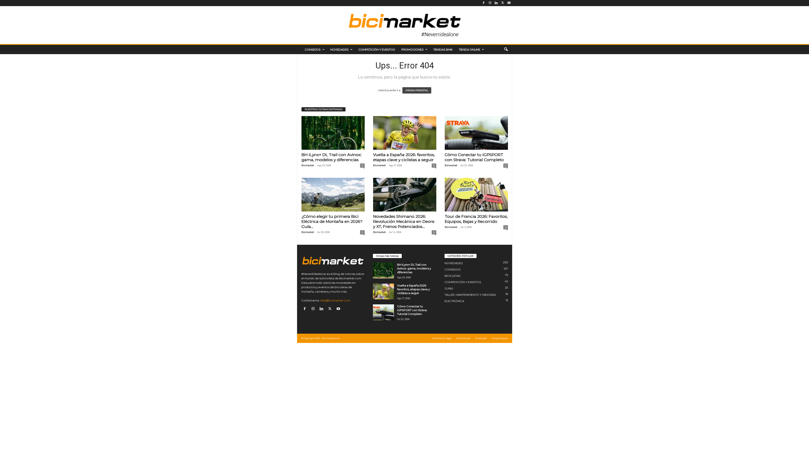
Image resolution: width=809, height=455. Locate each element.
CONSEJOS (313, 49)
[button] (505, 49)
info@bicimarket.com (335, 300)
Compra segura (500, 338)
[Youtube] (509, 3)
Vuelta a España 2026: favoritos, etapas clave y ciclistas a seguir (404, 157)
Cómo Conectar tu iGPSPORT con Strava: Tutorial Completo (474, 157)
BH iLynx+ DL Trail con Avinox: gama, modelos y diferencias (331, 157)
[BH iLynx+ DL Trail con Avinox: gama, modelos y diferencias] (333, 133)
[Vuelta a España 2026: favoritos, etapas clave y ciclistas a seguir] (404, 133)
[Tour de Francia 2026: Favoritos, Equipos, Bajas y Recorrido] (476, 194)
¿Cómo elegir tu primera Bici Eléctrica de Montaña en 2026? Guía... (332, 221)
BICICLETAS (453, 275)
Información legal (441, 338)
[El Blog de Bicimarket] (404, 25)
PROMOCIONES (412, 49)
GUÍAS (449, 288)
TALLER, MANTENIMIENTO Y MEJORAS (470, 294)
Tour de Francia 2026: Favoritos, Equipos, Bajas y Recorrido (476, 219)
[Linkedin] (496, 3)
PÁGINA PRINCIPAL (417, 90)
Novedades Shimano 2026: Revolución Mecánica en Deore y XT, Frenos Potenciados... (403, 221)
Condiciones (463, 338)
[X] (502, 3)
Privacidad (481, 338)
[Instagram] (490, 3)
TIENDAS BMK (443, 49)
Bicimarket (307, 165)
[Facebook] (483, 3)
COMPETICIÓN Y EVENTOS (376, 49)
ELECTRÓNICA (454, 301)
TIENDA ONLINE (469, 49)
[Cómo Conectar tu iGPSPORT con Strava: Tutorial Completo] (476, 133)
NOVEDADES (339, 49)
